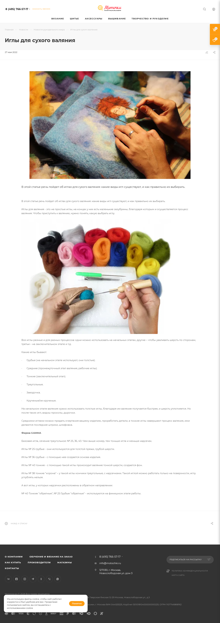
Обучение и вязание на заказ (51, 556)
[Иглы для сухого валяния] (110, 125)
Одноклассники (41, 579)
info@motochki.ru (110, 563)
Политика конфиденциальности (190, 571)
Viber (49, 579)
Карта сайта (178, 575)
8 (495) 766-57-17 (16, 9)
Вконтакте (8, 579)
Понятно (77, 603)
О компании (14, 556)
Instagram (24, 579)
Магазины (64, 562)
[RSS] (207, 52)
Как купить (13, 562)
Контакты (12, 568)
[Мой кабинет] (213, 10)
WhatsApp (57, 579)
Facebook (16, 579)
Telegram (32, 579)
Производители (39, 562)
